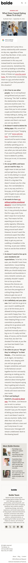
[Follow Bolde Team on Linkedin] (18, 527)
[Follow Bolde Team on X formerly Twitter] (10, 527)
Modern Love (14, 10)
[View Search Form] (22, 3)
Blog (19, 556)
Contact (24, 556)
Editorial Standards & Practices (17, 562)
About (14, 556)
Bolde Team (8, 19)
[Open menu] (25, 3)
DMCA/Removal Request (19, 559)
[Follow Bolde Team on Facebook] (6, 527)
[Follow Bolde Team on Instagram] (14, 527)
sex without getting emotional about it (15, 202)
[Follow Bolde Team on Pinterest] (21, 527)
